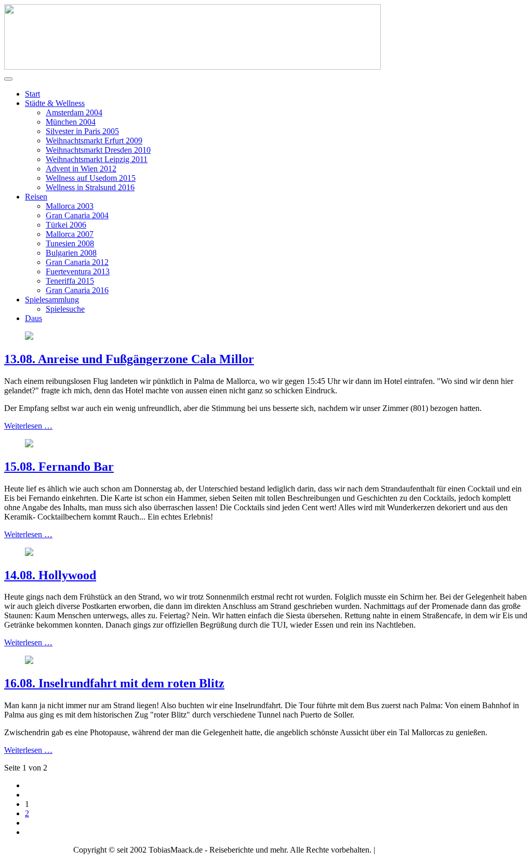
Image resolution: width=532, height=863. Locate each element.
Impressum (395, 849)
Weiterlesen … (28, 425)
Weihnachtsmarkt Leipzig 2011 (97, 159)
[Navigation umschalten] (8, 79)
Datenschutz (439, 849)
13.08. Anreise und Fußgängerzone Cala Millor (129, 359)
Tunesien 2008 (70, 243)
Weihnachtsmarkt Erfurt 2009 (94, 140)
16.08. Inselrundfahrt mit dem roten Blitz (114, 683)
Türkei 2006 (66, 224)
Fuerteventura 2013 (78, 271)
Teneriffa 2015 (70, 280)
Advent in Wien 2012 (81, 168)
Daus (33, 318)
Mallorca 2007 (70, 234)
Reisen (36, 196)
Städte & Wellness (55, 103)
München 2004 (71, 121)
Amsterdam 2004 (74, 112)
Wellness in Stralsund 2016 (90, 187)
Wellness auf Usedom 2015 (91, 178)
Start (32, 93)
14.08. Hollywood (50, 575)
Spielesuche (65, 308)
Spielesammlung (52, 299)
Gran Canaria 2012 (77, 262)
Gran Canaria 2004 (77, 215)
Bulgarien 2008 (71, 252)
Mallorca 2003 (70, 206)
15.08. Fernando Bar (59, 466)
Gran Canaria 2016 (77, 290)
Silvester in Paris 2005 (82, 131)
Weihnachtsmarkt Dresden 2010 (98, 149)
